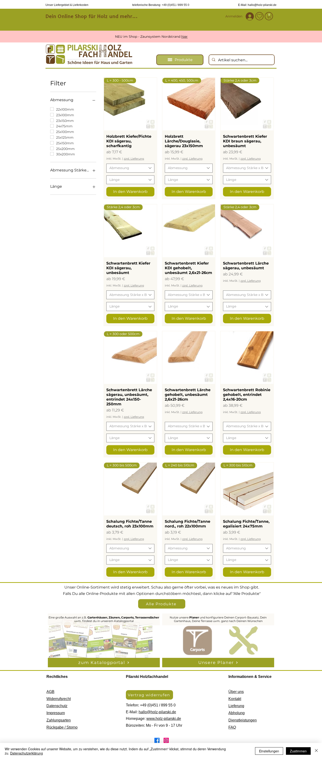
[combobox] (130, 168)
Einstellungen (269, 751)
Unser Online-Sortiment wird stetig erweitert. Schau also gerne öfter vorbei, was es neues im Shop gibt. (161, 587)
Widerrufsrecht (58, 699)
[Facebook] (157, 740)
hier (194, 36)
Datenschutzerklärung (26, 753)
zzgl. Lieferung (134, 158)
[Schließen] (316, 751)
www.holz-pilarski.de (163, 719)
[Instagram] (166, 740)
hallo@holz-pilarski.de (157, 712)
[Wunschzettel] (259, 16)
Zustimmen (298, 751)
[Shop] (269, 16)
